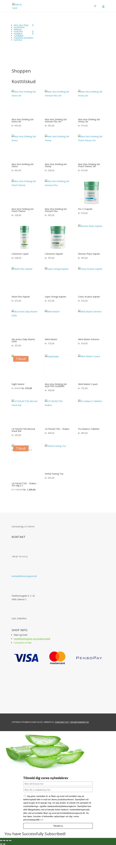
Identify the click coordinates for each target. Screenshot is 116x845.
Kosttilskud (19, 27)
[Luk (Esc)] (10, 840)
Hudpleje (18, 33)
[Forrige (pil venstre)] (1, 844)
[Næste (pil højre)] (4, 844)
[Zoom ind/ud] (1, 840)
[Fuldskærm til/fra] (4, 840)
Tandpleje (18, 35)
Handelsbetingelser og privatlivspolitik (32, 638)
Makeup (18, 29)
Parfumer (18, 31)
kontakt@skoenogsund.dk (24, 576)
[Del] (7, 840)
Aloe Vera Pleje (21, 25)
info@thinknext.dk (79, 722)
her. (42, 819)
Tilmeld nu (58, 826)
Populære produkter (23, 37)
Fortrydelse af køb (23, 642)
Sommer (18, 39)
